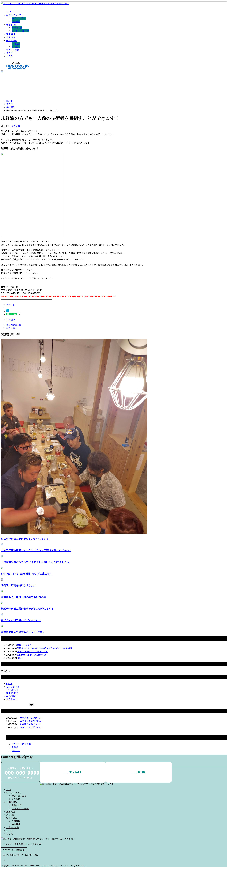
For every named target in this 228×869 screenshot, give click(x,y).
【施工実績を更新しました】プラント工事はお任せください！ (36, 550)
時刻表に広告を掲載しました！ (18, 585)
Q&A (9, 683)
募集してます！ (24, 645)
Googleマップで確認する (14, 849)
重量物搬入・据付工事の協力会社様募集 (23, 597)
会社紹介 (16, 125)
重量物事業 (17, 27)
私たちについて (13, 15)
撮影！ (20, 657)
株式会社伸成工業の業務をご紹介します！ (25, 538)
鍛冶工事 (16, 750)
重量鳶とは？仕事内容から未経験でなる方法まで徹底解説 (44, 648)
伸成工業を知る (19, 18)
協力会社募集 (12, 49)
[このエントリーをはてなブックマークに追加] (7, 311)
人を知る (10, 37)
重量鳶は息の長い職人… (31, 720)
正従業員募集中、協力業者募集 (31, 654)
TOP (8, 11)
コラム (9, 56)
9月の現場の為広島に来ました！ (32, 651)
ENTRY (141, 772)
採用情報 (16, 43)
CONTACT (10, 72)
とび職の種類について (30, 724)
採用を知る (11, 40)
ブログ (9, 53)
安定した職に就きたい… (31, 727)
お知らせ (12, 686)
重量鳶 (15, 747)
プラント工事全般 (20, 30)
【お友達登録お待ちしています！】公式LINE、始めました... (35, 562)
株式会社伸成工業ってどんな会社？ (21, 620)
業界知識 (11, 696)
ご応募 (15, 273)
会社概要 (16, 21)
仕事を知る (11, 24)
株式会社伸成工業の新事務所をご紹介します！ (27, 608)
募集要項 (16, 46)
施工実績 (10, 34)
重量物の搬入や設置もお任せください (22, 631)
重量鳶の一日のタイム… (31, 717)
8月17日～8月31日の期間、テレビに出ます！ (26, 573)
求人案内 (12, 699)
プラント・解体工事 (21, 744)
